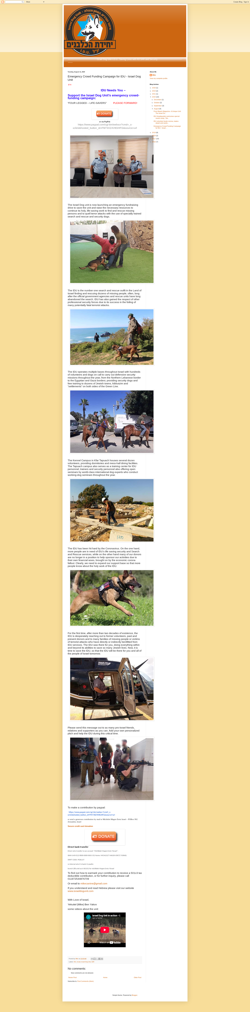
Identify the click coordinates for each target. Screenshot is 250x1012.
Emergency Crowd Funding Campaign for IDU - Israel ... (167, 127)
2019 (154, 132)
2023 (154, 91)
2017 (154, 139)
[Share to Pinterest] (102, 958)
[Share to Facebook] (99, 958)
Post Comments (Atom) (85, 981)
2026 (154, 88)
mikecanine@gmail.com (93, 883)
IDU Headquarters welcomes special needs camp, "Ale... (167, 117)
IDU (75, 962)
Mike (154, 75)
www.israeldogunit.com (80, 891)
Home (105, 977)
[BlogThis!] (94, 958)
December (158, 100)
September (158, 106)
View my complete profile (158, 78)
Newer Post (72, 977)
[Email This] (92, 958)
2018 (154, 136)
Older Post (137, 977)
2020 (154, 97)
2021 (154, 94)
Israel (78, 962)
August (156, 109)
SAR (92, 962)
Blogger (134, 995)
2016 (154, 142)
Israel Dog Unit (86, 962)
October (157, 103)
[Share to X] (97, 958)
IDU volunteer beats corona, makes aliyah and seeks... (166, 122)
